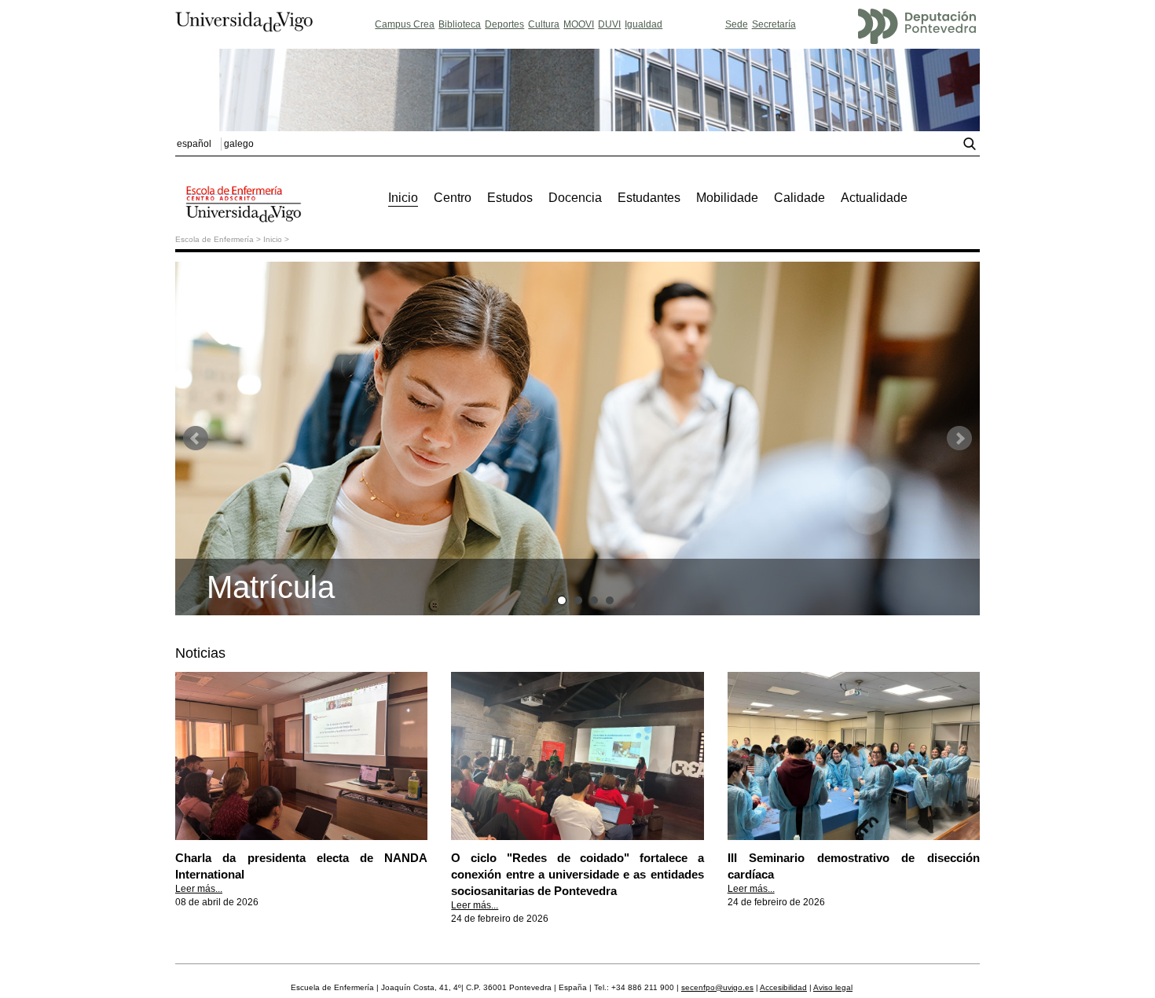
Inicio (272, 239)
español (194, 143)
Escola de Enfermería (214, 239)
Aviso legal (832, 987)
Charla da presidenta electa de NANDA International (301, 866)
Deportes (504, 24)
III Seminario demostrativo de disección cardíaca (854, 866)
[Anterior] (195, 438)
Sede (736, 24)
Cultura (543, 24)
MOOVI (578, 24)
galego (239, 143)
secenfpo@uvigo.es (717, 987)
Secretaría (774, 24)
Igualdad (643, 24)
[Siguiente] (959, 438)
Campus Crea (404, 24)
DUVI (609, 24)
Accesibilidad (783, 987)
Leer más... (198, 888)
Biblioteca (459, 24)
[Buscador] (971, 146)
